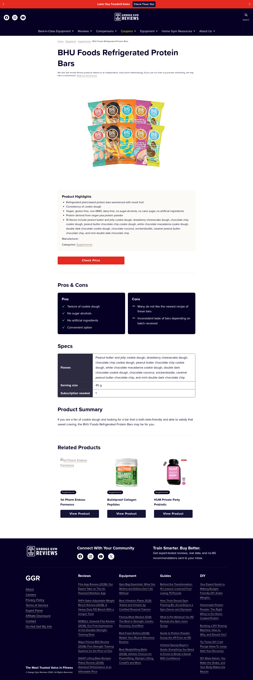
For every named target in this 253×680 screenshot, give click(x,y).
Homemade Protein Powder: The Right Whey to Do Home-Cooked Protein (211, 611)
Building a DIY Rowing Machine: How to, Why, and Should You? (213, 630)
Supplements (84, 41)
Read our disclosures (87, 75)
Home (61, 41)
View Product (80, 513)
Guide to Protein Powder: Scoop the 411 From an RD (175, 635)
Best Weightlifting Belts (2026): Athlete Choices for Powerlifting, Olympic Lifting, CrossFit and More (136, 656)
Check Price (91, 260)
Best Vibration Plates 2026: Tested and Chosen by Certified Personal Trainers (135, 605)
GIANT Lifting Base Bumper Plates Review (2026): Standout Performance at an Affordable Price (95, 664)
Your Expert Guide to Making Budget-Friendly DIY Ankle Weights (212, 590)
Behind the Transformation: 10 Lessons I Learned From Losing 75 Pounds (176, 588)
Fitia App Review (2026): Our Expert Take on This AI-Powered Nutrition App (95, 588)
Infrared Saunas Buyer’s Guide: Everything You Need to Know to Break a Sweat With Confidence (177, 651)
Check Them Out (150, 4)
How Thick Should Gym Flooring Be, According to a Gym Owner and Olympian (176, 605)
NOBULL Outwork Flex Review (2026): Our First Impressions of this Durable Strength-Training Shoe (96, 627)
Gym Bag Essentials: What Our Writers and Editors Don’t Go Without (137, 588)
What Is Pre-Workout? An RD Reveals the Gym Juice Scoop (177, 621)
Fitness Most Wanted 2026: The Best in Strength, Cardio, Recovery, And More (136, 621)
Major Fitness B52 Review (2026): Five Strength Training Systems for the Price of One (96, 646)
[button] (3, 4)
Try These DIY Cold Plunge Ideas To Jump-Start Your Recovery (213, 646)
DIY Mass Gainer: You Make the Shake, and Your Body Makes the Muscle (212, 664)
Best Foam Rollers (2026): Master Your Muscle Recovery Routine (137, 637)
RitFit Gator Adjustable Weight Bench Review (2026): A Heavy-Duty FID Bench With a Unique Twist (96, 607)
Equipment (71, 41)
